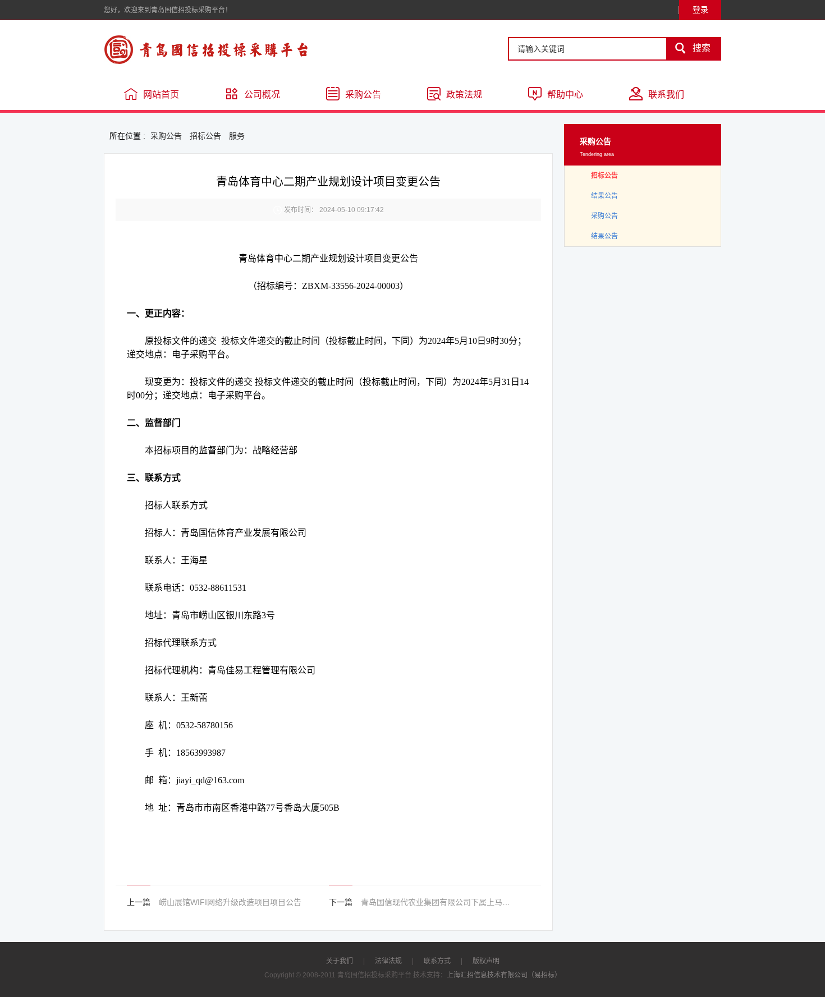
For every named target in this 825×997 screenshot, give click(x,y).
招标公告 (205, 135)
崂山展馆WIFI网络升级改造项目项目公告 (230, 902)
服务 (237, 135)
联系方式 (437, 961)
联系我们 (666, 94)
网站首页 (161, 94)
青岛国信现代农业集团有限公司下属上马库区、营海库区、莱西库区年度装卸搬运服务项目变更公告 (436, 902)
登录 (700, 9)
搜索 (692, 48)
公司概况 (262, 94)
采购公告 (363, 94)
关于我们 (339, 961)
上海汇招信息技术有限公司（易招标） (504, 975)
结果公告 (604, 196)
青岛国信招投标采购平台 (238, 49)
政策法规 (464, 94)
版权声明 (486, 961)
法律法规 (388, 961)
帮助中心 (565, 94)
